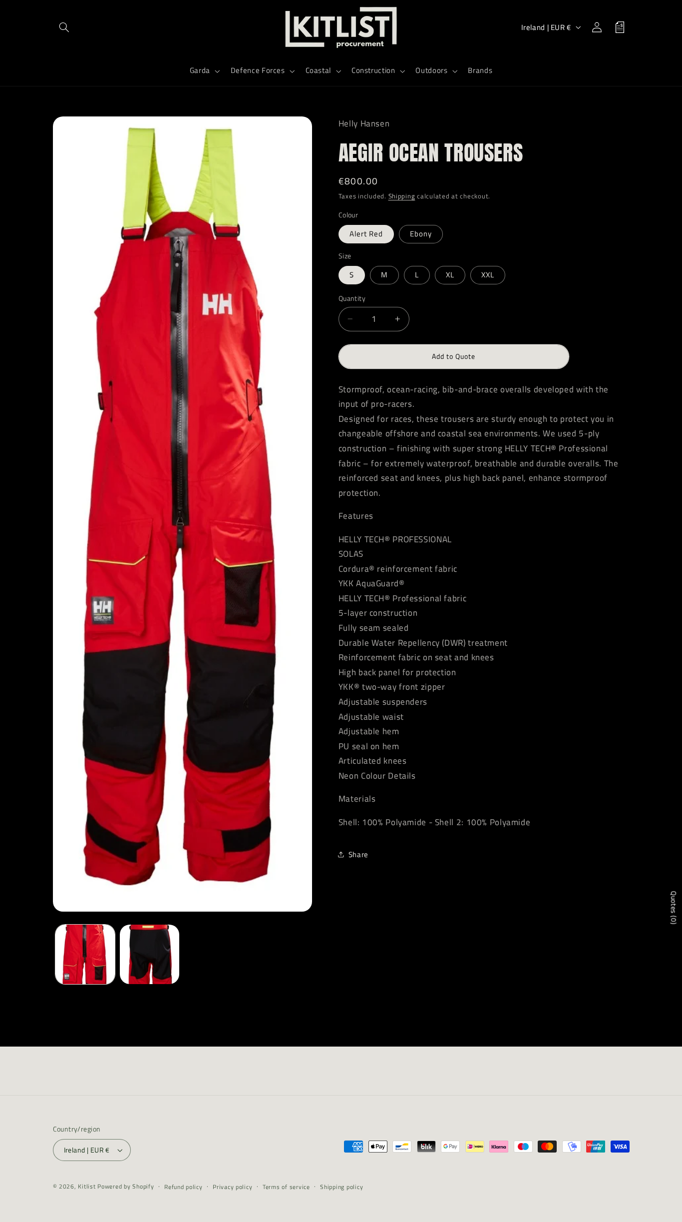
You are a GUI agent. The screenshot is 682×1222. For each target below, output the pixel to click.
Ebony (421, 233)
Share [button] (358, 854)
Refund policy (183, 1187)
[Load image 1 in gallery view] (85, 954)
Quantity (352, 298)
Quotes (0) (674, 908)
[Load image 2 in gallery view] (149, 954)
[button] (64, 26)
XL (450, 274)
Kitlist (87, 1186)
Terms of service (286, 1187)
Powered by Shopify (125, 1186)
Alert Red (366, 233)
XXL (487, 274)
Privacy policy (232, 1187)
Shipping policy (341, 1187)
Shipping (401, 196)
